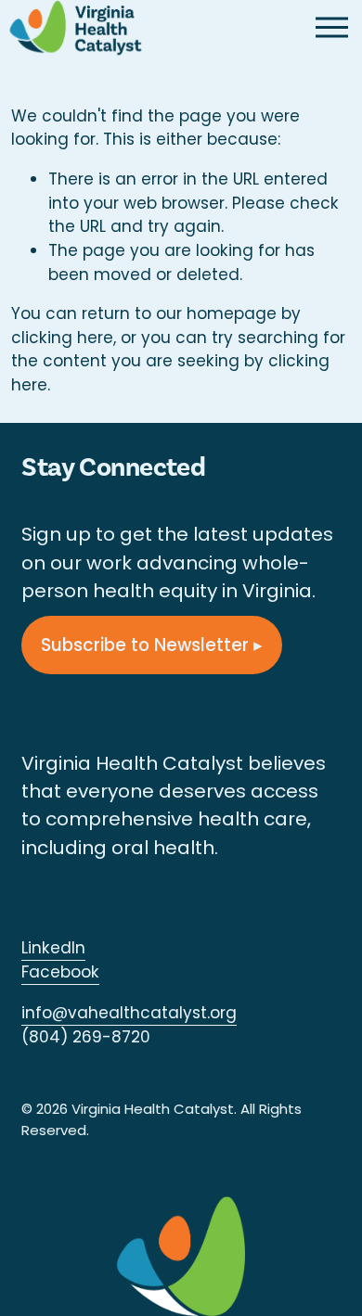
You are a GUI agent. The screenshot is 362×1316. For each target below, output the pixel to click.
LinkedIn (53, 948)
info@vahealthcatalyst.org (129, 1013)
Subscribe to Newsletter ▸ (152, 645)
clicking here (62, 337)
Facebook (60, 972)
